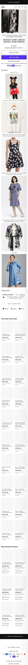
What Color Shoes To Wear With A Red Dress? (20, 589)
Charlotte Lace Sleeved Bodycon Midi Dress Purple (7, 512)
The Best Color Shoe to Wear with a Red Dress (7, 589)
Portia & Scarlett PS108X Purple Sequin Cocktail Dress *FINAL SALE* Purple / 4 (7, 445)
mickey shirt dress (12, 35)
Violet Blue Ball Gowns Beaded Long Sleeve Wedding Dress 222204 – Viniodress (20, 335)
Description (4, 70)
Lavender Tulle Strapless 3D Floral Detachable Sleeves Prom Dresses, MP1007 (20, 401)
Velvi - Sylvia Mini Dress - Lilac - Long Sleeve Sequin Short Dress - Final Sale (20, 490)
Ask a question (14, 303)
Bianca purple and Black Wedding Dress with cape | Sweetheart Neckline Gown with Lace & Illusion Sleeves (7, 357)
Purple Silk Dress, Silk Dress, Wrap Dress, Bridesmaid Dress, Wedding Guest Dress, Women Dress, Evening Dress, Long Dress (7, 423)
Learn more (18, 65)
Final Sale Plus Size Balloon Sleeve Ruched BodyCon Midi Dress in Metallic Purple (20, 534)
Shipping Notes (5, 290)
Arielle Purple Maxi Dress (6, 467)
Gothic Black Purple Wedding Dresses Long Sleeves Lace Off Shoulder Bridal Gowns (7, 379)
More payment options (14, 61)
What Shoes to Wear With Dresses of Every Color (20, 616)
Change (22, 294)
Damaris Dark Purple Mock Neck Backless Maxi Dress (20, 423)
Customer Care (14, 647)
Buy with (14, 57)
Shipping (7, 47)
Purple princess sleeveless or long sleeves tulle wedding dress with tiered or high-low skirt (7, 335)
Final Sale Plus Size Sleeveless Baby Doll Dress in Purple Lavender (20, 445)
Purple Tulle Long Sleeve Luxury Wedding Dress (6, 401)
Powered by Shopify (14, 663)
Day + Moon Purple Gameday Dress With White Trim (20, 467)
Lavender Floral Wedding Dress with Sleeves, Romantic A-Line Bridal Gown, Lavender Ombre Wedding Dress (20, 357)
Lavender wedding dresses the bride (19, 379)
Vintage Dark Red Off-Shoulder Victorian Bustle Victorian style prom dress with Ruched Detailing (20, 563)
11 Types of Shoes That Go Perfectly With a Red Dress (7, 616)
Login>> (7, 572)
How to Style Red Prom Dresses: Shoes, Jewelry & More (7, 563)
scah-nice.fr (3, 7)
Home (4, 35)
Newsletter (13, 651)
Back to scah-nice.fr (15, 636)
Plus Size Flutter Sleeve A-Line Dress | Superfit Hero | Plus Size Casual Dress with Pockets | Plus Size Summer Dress (7, 534)
